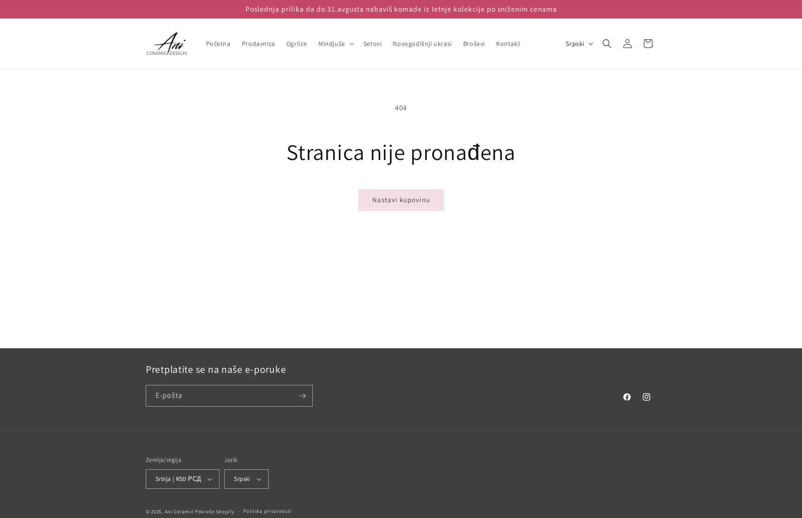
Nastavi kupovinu (401, 199)
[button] (335, 43)
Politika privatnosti (267, 511)
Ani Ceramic (179, 511)
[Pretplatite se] (302, 396)
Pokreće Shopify (214, 511)
